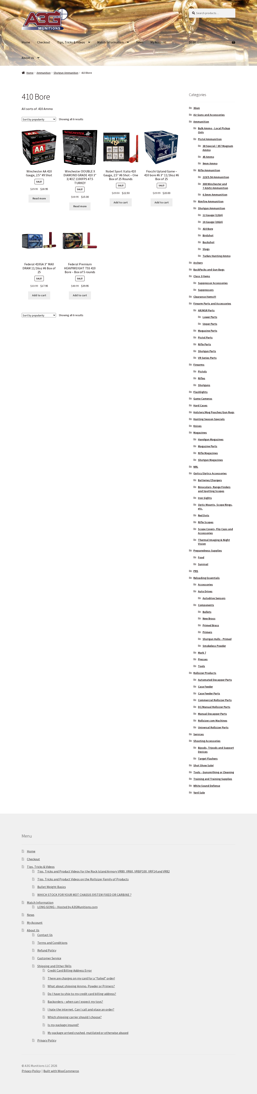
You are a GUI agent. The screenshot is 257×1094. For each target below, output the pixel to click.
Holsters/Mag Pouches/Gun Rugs (213, 412)
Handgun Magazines (210, 439)
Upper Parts (210, 324)
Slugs (206, 249)
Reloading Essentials (206, 578)
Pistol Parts (205, 337)
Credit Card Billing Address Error (70, 970)
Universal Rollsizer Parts (213, 727)
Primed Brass (211, 625)
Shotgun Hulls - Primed (217, 639)
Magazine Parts (207, 330)
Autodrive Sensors (214, 598)
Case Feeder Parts (209, 693)
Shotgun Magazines (210, 460)
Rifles (201, 378)
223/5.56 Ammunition (216, 177)
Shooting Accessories (206, 741)
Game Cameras (202, 398)
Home (26, 42)
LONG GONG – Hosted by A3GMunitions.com (67, 907)
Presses (203, 659)
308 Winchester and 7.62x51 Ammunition (215, 186)
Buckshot (208, 242)
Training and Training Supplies (212, 779)
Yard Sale (199, 792)
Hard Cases (200, 405)
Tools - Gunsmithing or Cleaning (213, 772)
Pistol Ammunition (210, 139)
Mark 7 (202, 652)
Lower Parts (210, 317)
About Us (28, 58)
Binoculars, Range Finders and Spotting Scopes (214, 489)
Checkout (43, 42)
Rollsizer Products (204, 673)
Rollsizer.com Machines (212, 720)
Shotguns (204, 385)
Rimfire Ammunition (210, 201)
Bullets (207, 612)
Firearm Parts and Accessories (212, 303)
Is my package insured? (63, 1025)
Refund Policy (46, 950)
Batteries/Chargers (210, 480)
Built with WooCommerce (61, 1071)
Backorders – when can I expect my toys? (75, 1002)
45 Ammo (208, 157)
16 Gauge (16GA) (213, 222)
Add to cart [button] (121, 202)
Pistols (202, 371)
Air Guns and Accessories (209, 115)
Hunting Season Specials (209, 419)
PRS (195, 571)
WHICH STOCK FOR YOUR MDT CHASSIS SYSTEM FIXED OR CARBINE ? (84, 895)
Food (201, 557)
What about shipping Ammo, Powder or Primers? (81, 986)
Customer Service (49, 958)
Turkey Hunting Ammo (216, 256)
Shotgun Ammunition (66, 73)
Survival (203, 564)
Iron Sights (205, 498)
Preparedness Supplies (207, 550)
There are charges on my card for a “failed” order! (81, 978)
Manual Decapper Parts (212, 714)
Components (206, 605)
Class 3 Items (201, 276)
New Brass (209, 618)
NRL (195, 467)
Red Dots (203, 515)
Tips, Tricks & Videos (71, 42)
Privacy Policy (46, 1040)
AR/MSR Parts (206, 310)
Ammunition (44, 73)
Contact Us (45, 935)
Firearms (198, 364)
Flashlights (200, 392)
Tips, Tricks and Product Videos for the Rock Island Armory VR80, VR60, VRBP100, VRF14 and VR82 (103, 871)
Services (198, 734)
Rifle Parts (204, 344)
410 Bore (208, 229)
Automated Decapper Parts (215, 680)
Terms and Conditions (52, 943)
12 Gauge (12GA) (213, 215)
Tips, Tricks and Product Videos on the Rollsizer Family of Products (83, 879)
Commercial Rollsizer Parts (215, 700)
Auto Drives (205, 591)
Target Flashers (208, 758)
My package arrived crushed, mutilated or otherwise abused (88, 1033)
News (139, 42)
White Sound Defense (206, 785)
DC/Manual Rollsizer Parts (214, 707)
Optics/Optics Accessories (210, 473)
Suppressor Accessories (213, 283)
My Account (158, 42)
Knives (197, 426)
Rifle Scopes (205, 522)
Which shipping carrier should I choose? (75, 1017)
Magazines (200, 432)
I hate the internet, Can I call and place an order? (81, 1009)
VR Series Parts (207, 358)
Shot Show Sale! (203, 765)
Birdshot (208, 235)
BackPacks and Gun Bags (208, 269)
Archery (198, 263)
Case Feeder (205, 686)
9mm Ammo (210, 163)
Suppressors (206, 290)
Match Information (110, 42)
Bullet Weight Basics (51, 887)
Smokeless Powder (214, 646)
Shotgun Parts (207, 351)
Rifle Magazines (208, 453)
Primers (207, 632)
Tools (201, 666)
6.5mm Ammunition (215, 194)
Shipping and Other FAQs (54, 966)
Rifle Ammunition (209, 170)
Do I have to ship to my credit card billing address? (82, 994)
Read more (39, 198)
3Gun (196, 108)
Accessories (205, 584)
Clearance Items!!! (204, 296)
